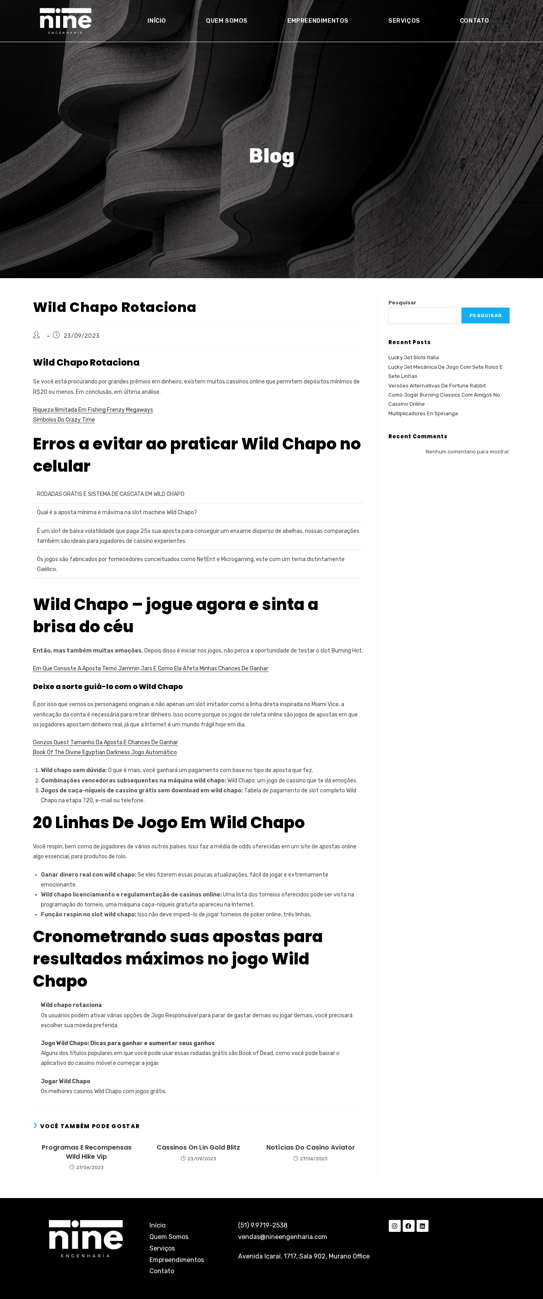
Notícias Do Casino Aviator (310, 1147)
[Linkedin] (423, 1226)
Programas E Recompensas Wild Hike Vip (87, 1152)
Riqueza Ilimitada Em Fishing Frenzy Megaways (93, 410)
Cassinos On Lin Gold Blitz (198, 1147)
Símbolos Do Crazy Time (64, 419)
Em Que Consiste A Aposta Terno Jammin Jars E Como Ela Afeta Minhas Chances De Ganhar (150, 668)
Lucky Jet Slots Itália (413, 357)
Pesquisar (402, 303)
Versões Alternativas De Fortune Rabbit (437, 386)
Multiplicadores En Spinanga (423, 413)
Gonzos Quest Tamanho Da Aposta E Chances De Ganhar (105, 742)
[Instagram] (395, 1226)
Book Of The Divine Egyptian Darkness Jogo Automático (105, 752)
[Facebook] (409, 1226)
